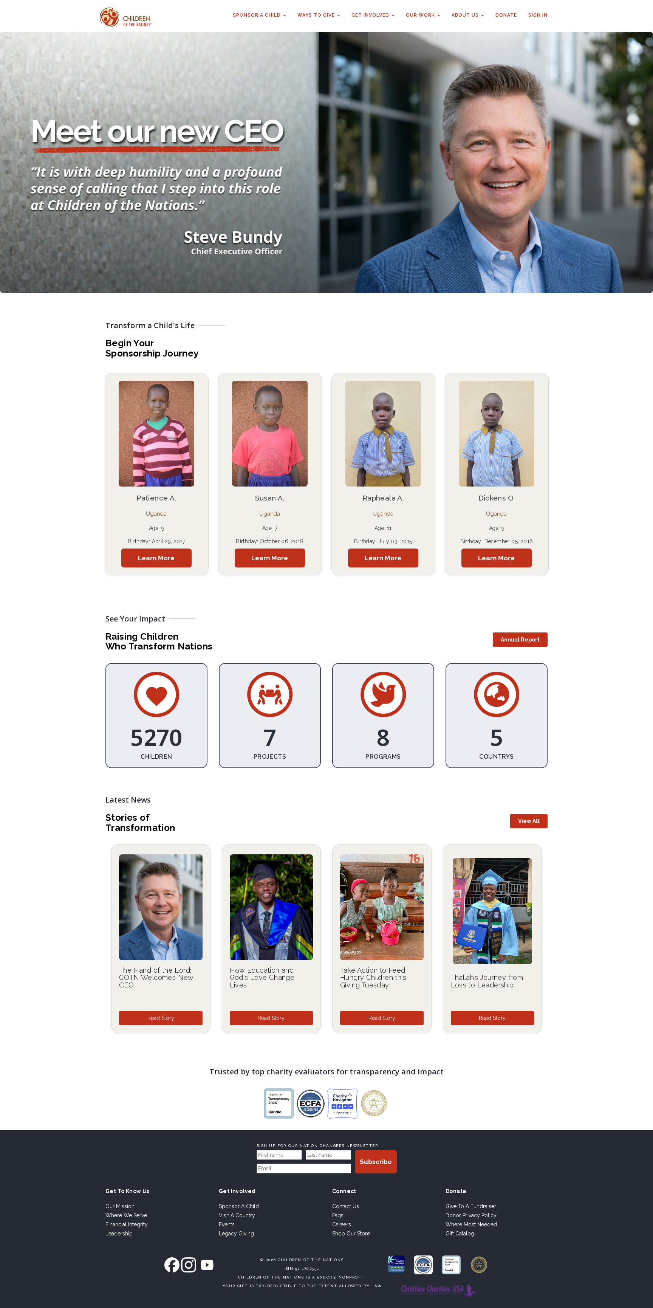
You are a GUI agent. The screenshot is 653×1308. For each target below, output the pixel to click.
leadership (119, 1234)
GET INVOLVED (371, 15)
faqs (338, 1215)
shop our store (351, 1234)
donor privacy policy (471, 1215)
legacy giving (236, 1234)
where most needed (471, 1224)
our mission (120, 1206)
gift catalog (460, 1234)
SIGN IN (538, 15)
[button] (520, 639)
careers (341, 1224)
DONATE (506, 15)
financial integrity (126, 1224)
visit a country (237, 1215)
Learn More (156, 558)
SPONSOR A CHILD (257, 15)
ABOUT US (466, 15)
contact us (345, 1206)
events (227, 1224)
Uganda (156, 513)
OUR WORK (421, 15)
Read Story (160, 1018)
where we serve (126, 1215)
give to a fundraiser (471, 1206)
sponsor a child (239, 1206)
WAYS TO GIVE (316, 15)
